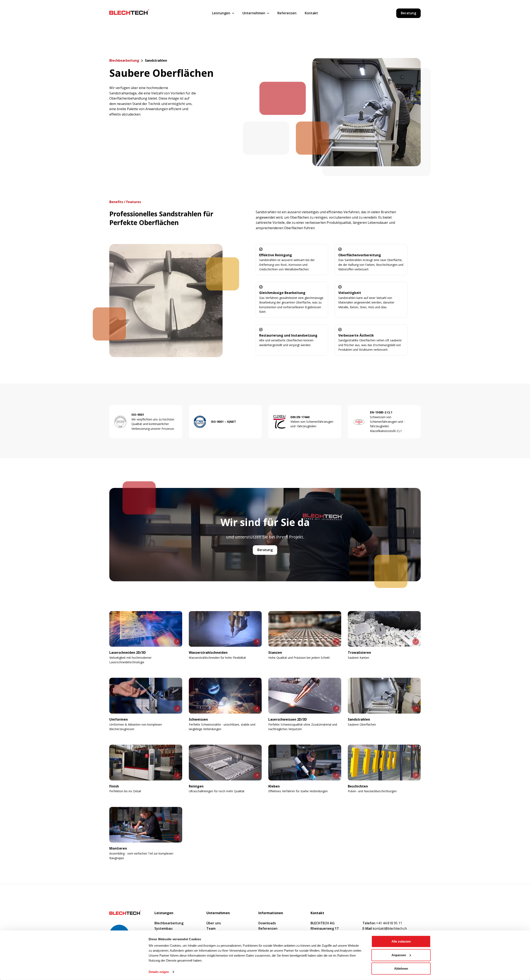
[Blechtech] (129, 13)
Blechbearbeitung (124, 60)
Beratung (408, 13)
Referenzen (286, 13)
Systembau (163, 928)
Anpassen (398, 955)
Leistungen (221, 13)
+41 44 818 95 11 (382, 923)
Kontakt (311, 13)
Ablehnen (401, 968)
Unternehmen (253, 13)
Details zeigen (159, 972)
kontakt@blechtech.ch (385, 928)
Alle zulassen (401, 941)
